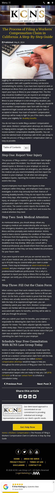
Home (4, 432)
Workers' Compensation (19, 432)
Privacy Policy (17, 462)
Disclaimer (18, 465)
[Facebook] (20, 396)
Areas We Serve (31, 458)
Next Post (43, 383)
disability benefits (29, 118)
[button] (53, 482)
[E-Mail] (34, 396)
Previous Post (14, 383)
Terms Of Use (36, 462)
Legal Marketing (23, 473)
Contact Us (35, 465)
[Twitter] (25, 396)
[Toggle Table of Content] (25, 148)
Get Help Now (27, 427)
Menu (5, 2)
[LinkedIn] (30, 396)
